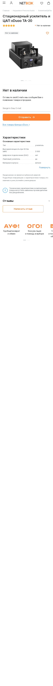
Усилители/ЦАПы (45, 11)
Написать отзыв (23, 208)
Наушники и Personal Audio (24, 11)
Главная (6, 11)
